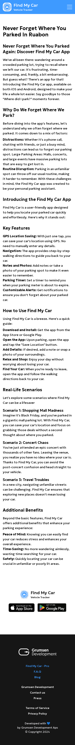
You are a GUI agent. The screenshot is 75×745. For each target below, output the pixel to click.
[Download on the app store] (22, 607)
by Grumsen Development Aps (37, 727)
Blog (37, 677)
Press (38, 698)
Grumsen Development (37, 687)
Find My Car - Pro (37, 666)
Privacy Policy (37, 713)
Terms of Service (37, 708)
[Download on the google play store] (51, 607)
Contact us (37, 692)
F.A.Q (37, 671)
